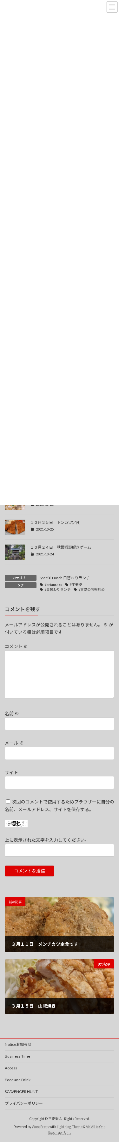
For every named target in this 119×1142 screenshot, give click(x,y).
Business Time (17, 1056)
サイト (11, 772)
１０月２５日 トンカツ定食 (55, 522)
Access (11, 1068)
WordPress (40, 1127)
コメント (16, 646)
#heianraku (53, 585)
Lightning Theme (70, 1127)
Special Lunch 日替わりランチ (65, 577)
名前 (12, 714)
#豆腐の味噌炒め (91, 589)
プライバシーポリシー (24, 1103)
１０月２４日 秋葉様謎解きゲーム (60, 547)
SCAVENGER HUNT (21, 1091)
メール (14, 743)
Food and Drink (17, 1079)
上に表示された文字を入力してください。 (47, 840)
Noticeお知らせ (18, 1044)
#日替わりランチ (57, 589)
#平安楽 (76, 585)
